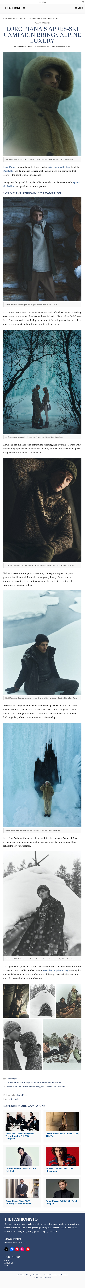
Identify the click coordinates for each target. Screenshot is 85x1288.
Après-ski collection (59, 167)
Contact (8, 1260)
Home (5, 18)
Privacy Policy (31, 1275)
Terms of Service (43, 1275)
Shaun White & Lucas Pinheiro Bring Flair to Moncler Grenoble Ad (37, 1086)
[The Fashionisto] (13, 8)
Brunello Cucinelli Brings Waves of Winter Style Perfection (34, 1082)
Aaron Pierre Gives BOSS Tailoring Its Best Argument (19, 1202)
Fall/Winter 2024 (42, 23)
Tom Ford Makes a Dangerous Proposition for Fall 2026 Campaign (20, 1136)
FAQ (6, 1265)
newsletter (21, 1242)
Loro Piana (9, 167)
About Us (8, 1263)
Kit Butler (8, 170)
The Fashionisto (19, 46)
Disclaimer (21, 1275)
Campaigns (13, 18)
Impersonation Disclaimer (59, 1275)
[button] (83, 2)
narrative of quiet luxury (55, 970)
